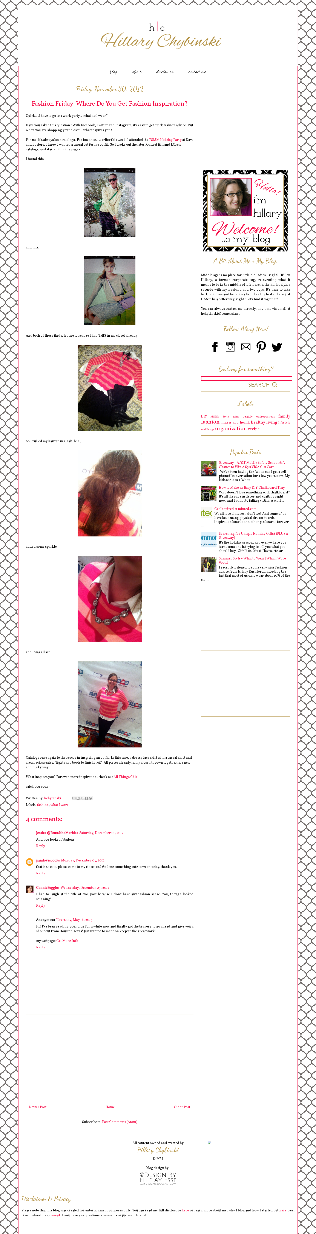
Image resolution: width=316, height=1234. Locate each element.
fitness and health (235, 422)
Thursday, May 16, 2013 (74, 920)
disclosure (164, 71)
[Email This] (74, 798)
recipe (254, 429)
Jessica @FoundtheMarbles (57, 833)
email (55, 1215)
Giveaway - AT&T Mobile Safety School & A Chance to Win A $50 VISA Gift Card (252, 465)
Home (110, 1107)
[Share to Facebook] (86, 798)
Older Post (182, 1107)
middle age (208, 429)
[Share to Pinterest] (90, 798)
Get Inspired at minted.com (235, 509)
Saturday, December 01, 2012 (101, 833)
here (185, 1210)
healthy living (264, 422)
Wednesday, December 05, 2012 (85, 888)
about (136, 71)
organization (231, 429)
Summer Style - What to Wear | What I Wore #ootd (252, 560)
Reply (40, 846)
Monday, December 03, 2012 (82, 860)
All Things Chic (125, 777)
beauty (248, 416)
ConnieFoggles (47, 888)
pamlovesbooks (48, 860)
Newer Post (37, 1107)
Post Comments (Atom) (119, 1122)
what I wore (60, 805)
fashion (43, 805)
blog (113, 71)
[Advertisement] (109, 1058)
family (284, 416)
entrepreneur (265, 416)
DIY (204, 416)
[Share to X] (82, 798)
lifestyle (284, 423)
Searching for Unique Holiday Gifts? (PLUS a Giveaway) (253, 535)
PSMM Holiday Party (165, 140)
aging (236, 417)
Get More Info (67, 941)
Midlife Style (219, 417)
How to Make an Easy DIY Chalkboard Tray (252, 487)
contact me (197, 71)
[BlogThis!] (78, 798)
